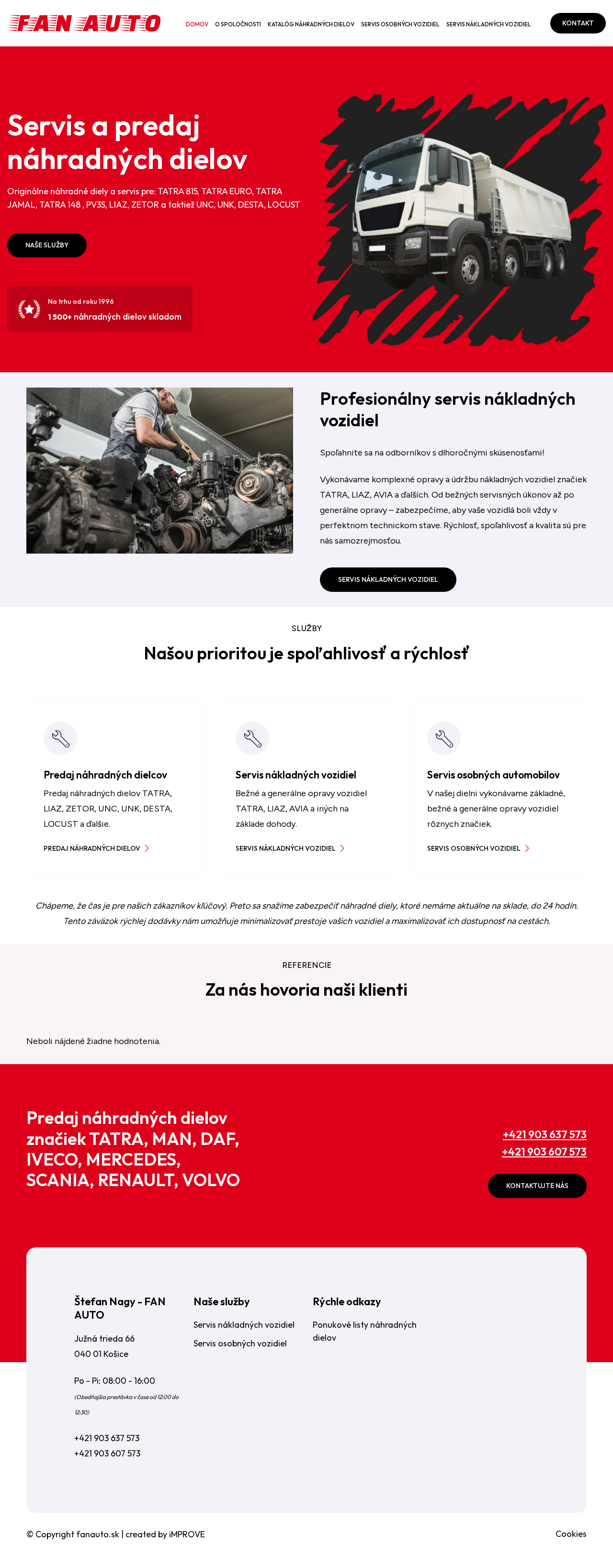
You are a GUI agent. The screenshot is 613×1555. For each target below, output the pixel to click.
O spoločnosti (238, 24)
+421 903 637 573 (545, 1134)
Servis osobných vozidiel (400, 24)
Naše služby (46, 245)
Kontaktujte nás (537, 1185)
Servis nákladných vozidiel (488, 24)
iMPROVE (187, 1534)
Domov (197, 24)
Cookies (571, 1533)
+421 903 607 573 (544, 1151)
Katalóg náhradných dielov (311, 24)
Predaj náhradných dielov (92, 848)
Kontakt (578, 23)
